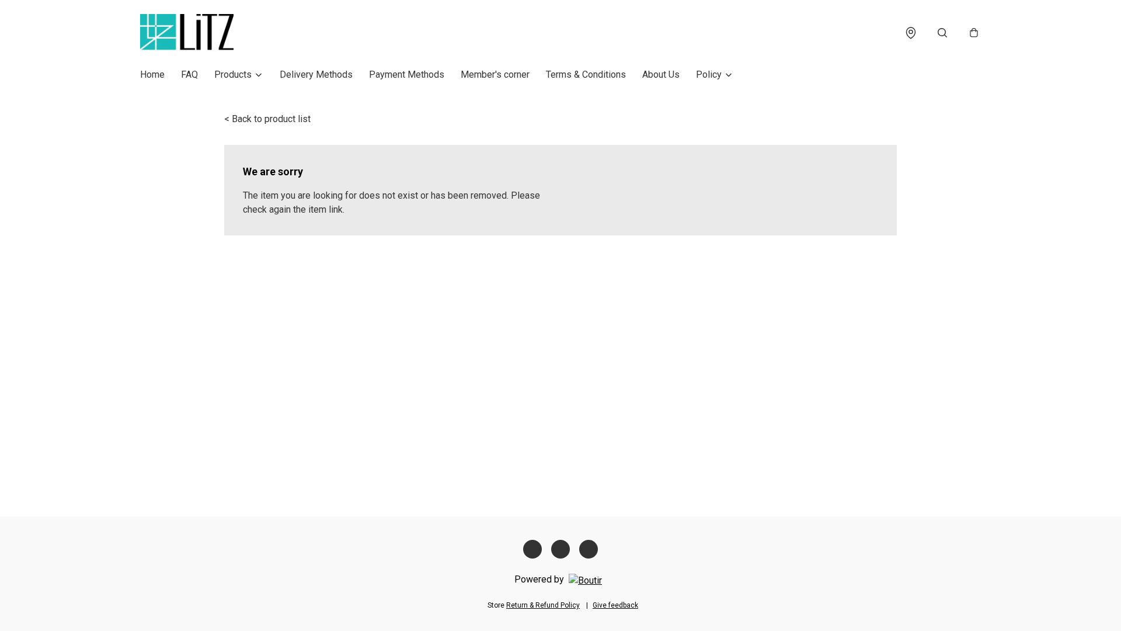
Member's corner (495, 74)
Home (152, 74)
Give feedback (615, 605)
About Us (661, 74)
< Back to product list (267, 118)
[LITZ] (187, 32)
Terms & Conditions (586, 74)
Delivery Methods (316, 74)
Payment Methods (406, 74)
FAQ (189, 74)
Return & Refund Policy (543, 605)
